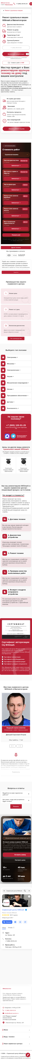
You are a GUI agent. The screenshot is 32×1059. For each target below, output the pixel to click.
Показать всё (16, 235)
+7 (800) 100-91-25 (21, 3)
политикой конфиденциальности (18, 58)
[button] (12, 746)
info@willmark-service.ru (11, 1013)
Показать (16, 806)
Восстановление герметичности (9, 222)
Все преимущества (16, 338)
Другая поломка (16, 247)
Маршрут (8, 922)
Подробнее (16, 272)
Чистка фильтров (10, 184)
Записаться (15, 165)
